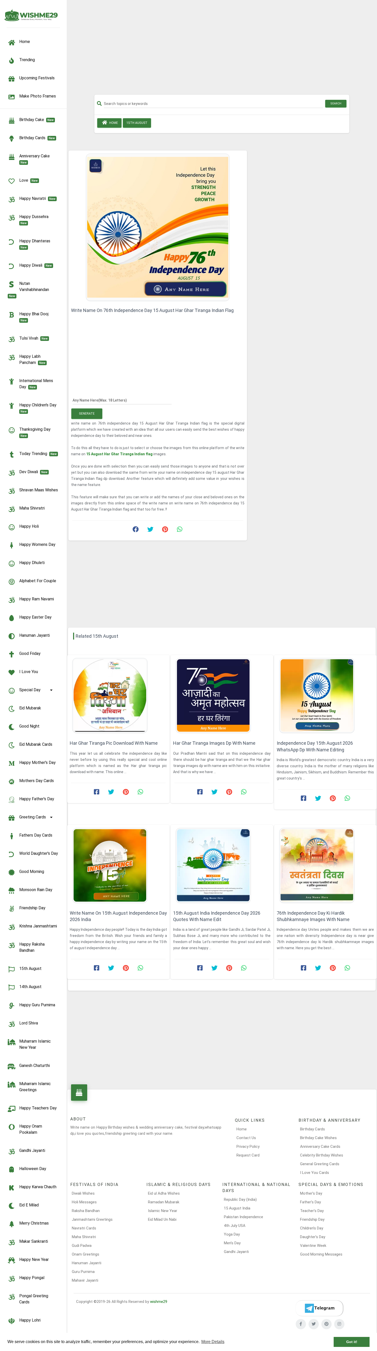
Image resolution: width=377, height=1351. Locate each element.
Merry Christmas (34, 1223)
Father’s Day (310, 1202)
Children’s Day (311, 1228)
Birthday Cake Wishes (318, 1138)
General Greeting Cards (319, 1164)
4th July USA (234, 1225)
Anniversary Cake (35, 159)
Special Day (30, 689)
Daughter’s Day (312, 1237)
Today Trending (38, 453)
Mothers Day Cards (36, 780)
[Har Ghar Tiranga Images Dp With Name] (222, 695)
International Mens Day (36, 383)
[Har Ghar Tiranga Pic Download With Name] (118, 695)
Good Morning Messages (321, 1254)
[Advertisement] (221, 49)
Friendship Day (32, 907)
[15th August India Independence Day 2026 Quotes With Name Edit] (222, 865)
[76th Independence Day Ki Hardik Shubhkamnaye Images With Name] (325, 865)
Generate (87, 413)
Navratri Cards (84, 1228)
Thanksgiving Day (36, 432)
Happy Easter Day (35, 617)
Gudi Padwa (82, 1245)
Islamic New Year (162, 1210)
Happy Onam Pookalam (30, 1129)
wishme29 (158, 1301)
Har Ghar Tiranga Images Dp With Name (214, 743)
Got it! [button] (351, 1342)
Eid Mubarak (30, 708)
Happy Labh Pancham (32, 359)
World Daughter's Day (38, 853)
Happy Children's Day (38, 408)
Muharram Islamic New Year (35, 1044)
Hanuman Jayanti (34, 635)
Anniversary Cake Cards (320, 1146)
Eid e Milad (29, 1205)
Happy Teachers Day (38, 1108)
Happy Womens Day (37, 544)
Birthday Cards (312, 1129)
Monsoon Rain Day (35, 889)
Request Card (248, 1155)
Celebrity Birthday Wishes (321, 1155)
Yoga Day (232, 1234)
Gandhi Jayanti (32, 1150)
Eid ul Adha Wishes (164, 1193)
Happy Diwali (35, 265)
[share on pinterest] (165, 530)
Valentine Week (313, 1245)
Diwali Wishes (83, 1193)
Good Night (29, 726)
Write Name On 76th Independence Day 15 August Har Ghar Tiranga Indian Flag (152, 310)
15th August (30, 968)
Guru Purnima (83, 1271)
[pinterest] (326, 1324)
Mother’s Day (311, 1193)
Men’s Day (232, 1243)
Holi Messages (84, 1202)
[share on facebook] (136, 530)
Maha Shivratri (32, 508)
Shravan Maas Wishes (38, 490)
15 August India (237, 1208)
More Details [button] (212, 1341)
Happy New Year (34, 1259)
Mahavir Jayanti (85, 1280)
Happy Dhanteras (35, 244)
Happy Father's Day (36, 798)
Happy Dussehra (35, 219)
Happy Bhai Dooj (35, 316)
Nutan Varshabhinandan (30, 289)
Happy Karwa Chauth (37, 1186)
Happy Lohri (30, 1320)
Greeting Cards (32, 817)
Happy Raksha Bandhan (32, 947)
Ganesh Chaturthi (34, 1065)
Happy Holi (29, 526)
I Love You (28, 671)
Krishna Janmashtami (38, 926)
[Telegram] (319, 1308)
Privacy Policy (248, 1146)
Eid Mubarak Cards (35, 744)
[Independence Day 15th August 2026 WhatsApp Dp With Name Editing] (325, 695)
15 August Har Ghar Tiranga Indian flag (119, 454)
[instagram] (339, 1324)
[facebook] (301, 1324)
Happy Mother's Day (37, 762)
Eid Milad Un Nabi (162, 1219)
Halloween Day (32, 1168)
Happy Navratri (37, 198)
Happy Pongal (31, 1277)
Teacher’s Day (312, 1210)
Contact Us (246, 1138)
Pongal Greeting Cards (33, 1298)
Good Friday (30, 653)
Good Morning (31, 871)
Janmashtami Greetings (92, 1219)
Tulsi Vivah (33, 338)
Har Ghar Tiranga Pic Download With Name (114, 743)
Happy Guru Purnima (37, 1004)
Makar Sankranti (33, 1241)
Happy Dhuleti (32, 562)
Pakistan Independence (243, 1217)
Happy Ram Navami (36, 599)
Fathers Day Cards (35, 835)
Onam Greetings (85, 1254)
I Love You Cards (314, 1172)
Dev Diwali (33, 471)
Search (335, 103)
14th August (30, 986)
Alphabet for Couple (37, 580)
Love (28, 180)
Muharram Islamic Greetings (35, 1086)
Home (113, 123)
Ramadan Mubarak (163, 1202)
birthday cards (37, 137)
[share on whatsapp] (179, 530)
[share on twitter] (150, 530)
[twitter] (314, 1324)
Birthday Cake (36, 119)
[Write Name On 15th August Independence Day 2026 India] (118, 865)
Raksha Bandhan (86, 1210)
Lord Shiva (28, 1023)
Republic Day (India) (240, 1199)
